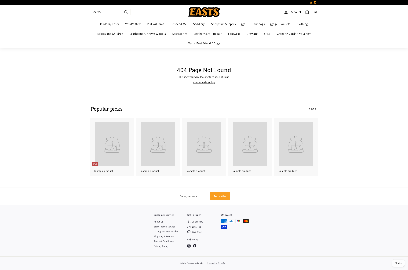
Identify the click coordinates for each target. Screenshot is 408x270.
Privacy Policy (161, 246)
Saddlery (199, 24)
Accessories (179, 34)
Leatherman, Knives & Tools (148, 34)
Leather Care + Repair (208, 34)
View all (313, 108)
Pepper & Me (179, 24)
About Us (158, 221)
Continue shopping (204, 82)
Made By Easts (109, 24)
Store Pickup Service (164, 226)
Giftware (252, 34)
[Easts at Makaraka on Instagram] (189, 246)
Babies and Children (110, 34)
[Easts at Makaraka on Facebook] (194, 246)
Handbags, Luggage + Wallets (271, 24)
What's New (133, 24)
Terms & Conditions (164, 241)
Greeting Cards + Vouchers (294, 34)
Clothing (302, 24)
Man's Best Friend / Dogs (204, 43)
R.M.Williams (155, 24)
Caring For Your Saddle (166, 231)
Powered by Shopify (216, 263)
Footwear (234, 34)
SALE (267, 34)
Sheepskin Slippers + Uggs (228, 24)
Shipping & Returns (164, 236)
